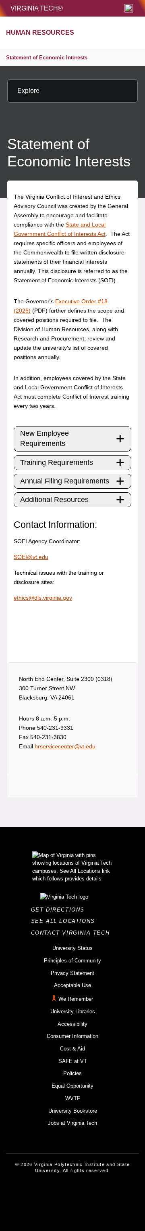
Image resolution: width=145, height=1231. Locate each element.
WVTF (72, 1098)
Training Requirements (56, 462)
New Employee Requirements (44, 438)
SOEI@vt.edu (31, 557)
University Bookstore (72, 1111)
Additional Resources (54, 500)
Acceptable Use (72, 985)
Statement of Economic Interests (46, 58)
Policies (72, 1073)
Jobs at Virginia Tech (72, 1123)
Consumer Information (72, 1036)
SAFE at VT (72, 1061)
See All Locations (65, 921)
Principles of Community (72, 961)
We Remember (75, 999)
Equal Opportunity (72, 1086)
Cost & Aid (72, 1049)
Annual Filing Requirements (64, 481)
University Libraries (72, 1011)
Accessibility (72, 1024)
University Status (72, 948)
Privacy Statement (72, 973)
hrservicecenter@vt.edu (65, 746)
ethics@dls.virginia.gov (43, 597)
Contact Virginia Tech (72, 933)
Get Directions (60, 910)
